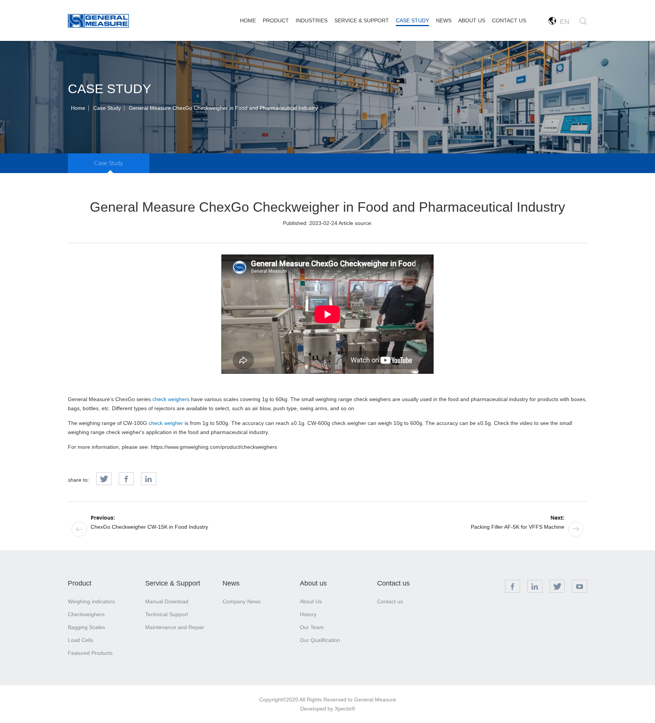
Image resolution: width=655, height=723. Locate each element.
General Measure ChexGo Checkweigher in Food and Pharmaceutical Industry (223, 108)
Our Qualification (320, 640)
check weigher (166, 423)
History (308, 614)
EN (562, 21)
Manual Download (166, 601)
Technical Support (166, 614)
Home (78, 108)
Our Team (312, 627)
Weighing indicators (91, 601)
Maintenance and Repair (174, 627)
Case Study (107, 108)
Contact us (393, 583)
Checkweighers (86, 614)
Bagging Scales (86, 627)
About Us (311, 601)
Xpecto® (345, 709)
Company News (241, 601)
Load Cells (80, 640)
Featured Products (90, 653)
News (231, 583)
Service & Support (172, 583)
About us (313, 583)
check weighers (171, 399)
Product (79, 583)
